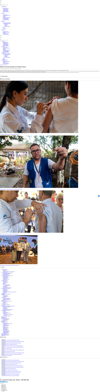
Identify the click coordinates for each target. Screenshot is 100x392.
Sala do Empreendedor (6, 304)
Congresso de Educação (6, 298)
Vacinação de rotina (5, 331)
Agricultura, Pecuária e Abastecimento (6, 275)
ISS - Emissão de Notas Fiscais (7, 22)
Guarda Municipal (5, 290)
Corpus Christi (5, 295)
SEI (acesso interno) (5, 33)
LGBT (4, 302)
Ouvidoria (4, 49)
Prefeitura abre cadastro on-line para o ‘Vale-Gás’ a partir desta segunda (10, 374)
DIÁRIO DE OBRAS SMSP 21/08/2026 (7, 348)
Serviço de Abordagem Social (6, 287)
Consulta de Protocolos (6, 51)
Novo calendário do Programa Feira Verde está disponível (9, 368)
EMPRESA (3, 21)
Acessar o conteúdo (2, 381)
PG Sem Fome (5, 303)
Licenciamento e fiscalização (6, 23)
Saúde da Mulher (5, 329)
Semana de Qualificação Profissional (7, 309)
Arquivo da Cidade (5, 10)
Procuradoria (3, 320)
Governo (3, 305)
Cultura (2, 294)
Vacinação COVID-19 (6, 330)
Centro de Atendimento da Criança (7, 323)
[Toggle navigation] (0, 4)
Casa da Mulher (5, 281)
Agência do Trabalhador (6, 306)
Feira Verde (4, 278)
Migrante (4, 283)
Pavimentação (5, 312)
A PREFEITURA (4, 6)
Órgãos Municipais (5, 9)
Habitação (4, 301)
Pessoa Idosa (4, 286)
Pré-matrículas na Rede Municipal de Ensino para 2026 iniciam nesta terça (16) (11, 371)
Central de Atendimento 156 (6, 15)
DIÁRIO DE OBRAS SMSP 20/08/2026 (7, 355)
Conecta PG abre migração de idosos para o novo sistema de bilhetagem (10, 375)
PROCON (4, 48)
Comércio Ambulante (7, 26)
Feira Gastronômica (5, 277)
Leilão (4, 270)
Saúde (2, 322)
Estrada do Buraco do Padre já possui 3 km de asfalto (8, 351)
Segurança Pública (4, 333)
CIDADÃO (3, 13)
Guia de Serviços (5, 14)
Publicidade (6, 25)
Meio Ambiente (3, 317)
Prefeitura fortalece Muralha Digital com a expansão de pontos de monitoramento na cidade (13, 352)
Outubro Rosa (5, 328)
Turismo (3, 335)
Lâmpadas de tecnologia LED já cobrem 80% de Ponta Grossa (9, 344)
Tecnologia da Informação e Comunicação (8, 271)
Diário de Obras (5, 319)
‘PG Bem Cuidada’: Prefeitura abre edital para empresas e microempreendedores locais (12, 345)
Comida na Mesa (5, 276)
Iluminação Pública (5, 274)
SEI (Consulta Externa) (6, 19)
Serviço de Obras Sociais (5, 334)
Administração (3, 269)
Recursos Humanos (4, 321)
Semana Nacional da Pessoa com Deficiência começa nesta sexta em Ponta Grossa (12, 354)
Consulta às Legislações (6, 34)
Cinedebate (4, 324)
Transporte (4, 315)
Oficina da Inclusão (7, 285)
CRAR (4, 326)
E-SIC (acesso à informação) (6, 17)
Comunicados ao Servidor (6, 32)
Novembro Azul (5, 327)
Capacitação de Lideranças (6, 273)
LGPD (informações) (5, 18)
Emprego (4, 307)
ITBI (3, 27)
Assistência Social (4, 280)
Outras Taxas (4, 28)
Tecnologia (4, 292)
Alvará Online (6, 24)
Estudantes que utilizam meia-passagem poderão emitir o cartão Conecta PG (11, 372)
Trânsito (4, 313)
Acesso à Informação (5, 45)
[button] (4, 384)
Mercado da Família (5, 279)
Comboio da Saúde (5, 325)
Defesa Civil (4, 289)
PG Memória (4, 296)
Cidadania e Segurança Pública (5, 288)
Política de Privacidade (6, 11)
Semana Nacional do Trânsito (8, 314)
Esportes (3, 300)
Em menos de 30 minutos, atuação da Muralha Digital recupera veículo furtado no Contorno (13, 341)
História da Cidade (5, 42)
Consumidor (3, 293)
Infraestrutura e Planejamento (5, 310)
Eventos (6, 55)
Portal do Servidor (5, 31)
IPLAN (2, 316)
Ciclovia (4, 311)
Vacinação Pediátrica (5, 332)
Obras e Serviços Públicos (5, 318)
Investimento (4, 308)
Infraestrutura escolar (5, 299)
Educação (3, 297)
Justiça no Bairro (5, 282)
